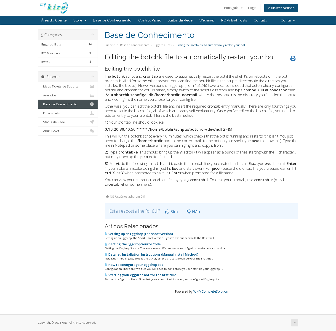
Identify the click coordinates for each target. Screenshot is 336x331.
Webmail (206, 20)
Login (252, 7)
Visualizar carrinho (281, 8)
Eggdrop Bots (163, 45)
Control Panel (149, 20)
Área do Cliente (54, 20)
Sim (173, 211)
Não (195, 211)
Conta (287, 20)
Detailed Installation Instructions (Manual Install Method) (153, 254)
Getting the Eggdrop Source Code (134, 244)
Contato (260, 20)
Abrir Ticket (50, 131)
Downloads (50, 113)
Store (78, 20)
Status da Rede (180, 20)
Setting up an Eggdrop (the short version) (140, 234)
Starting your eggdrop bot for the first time (142, 275)
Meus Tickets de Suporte (59, 86)
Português (232, 7)
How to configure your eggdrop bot (135, 265)
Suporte (110, 45)
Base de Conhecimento (112, 20)
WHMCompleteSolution (210, 291)
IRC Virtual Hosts (234, 20)
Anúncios (48, 95)
